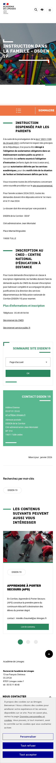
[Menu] (50, 10)
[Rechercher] (36, 10)
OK (28, 373)
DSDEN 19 (12, 490)
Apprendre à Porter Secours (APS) (24, 587)
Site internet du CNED (13, 320)
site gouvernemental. (43, 185)
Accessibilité (42, 9)
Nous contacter (14, 696)
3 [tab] (36, 642)
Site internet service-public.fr (16, 327)
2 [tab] (28, 642)
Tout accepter (28, 754)
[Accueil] (11, 8)
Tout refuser (28, 745)
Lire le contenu (28, 626)
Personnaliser (28, 736)
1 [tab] (20, 642)
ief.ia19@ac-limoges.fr (15, 415)
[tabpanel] (28, 582)
